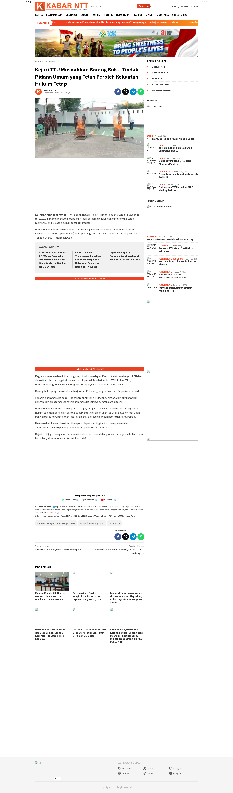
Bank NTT (157, 78)
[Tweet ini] (125, 91)
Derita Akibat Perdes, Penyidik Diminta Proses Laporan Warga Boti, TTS (87, 596)
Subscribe (109, 499)
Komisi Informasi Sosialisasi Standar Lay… (171, 239)
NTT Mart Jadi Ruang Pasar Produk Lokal (170, 139)
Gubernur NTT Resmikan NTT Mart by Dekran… (176, 189)
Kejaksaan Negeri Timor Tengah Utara (56, 523)
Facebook (126, 768)
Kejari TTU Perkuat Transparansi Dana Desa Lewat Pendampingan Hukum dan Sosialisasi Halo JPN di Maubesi (88, 259)
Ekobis (150, 136)
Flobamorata (155, 200)
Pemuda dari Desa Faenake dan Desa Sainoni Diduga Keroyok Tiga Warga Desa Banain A (50, 634)
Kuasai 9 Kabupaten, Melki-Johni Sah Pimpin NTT (59, 548)
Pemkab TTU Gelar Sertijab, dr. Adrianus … (177, 250)
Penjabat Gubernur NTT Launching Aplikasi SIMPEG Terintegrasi (119, 550)
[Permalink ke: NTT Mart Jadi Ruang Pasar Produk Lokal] (172, 119)
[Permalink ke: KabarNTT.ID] (38, 91)
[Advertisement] (18, 51)
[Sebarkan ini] (117, 91)
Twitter (150, 768)
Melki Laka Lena (160, 84)
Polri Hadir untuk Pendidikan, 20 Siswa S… (177, 263)
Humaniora (177, 259)
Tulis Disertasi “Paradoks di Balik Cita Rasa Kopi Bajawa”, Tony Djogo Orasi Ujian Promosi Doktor (99, 22)
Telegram (177, 773)
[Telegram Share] (133, 91)
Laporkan (51, 512)
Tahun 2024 (114, 523)
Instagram (177, 768)
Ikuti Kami (89, 499)
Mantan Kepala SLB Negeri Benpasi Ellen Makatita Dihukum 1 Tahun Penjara (50, 596)
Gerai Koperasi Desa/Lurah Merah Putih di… (178, 176)
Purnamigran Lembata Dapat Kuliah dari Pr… (175, 289)
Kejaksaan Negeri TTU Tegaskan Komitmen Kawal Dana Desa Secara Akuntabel (124, 256)
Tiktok (150, 773)
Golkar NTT (158, 66)
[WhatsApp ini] (140, 91)
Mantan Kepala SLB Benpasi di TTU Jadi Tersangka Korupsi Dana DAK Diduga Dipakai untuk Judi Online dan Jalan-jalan (53, 259)
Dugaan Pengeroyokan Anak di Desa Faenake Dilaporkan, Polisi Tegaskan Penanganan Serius (126, 598)
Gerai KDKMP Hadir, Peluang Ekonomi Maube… (175, 162)
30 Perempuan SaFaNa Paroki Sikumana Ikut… (175, 149)
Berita (169, 171)
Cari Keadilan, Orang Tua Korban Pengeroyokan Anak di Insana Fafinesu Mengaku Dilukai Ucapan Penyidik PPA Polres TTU (127, 635)
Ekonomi (152, 100)
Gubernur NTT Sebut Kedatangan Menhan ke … (174, 276)
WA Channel (70, 499)
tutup (28, 1)
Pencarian (144, 6)
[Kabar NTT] (62, 6)
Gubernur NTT (160, 72)
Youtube (125, 773)
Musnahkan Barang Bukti (92, 523)
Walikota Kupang (161, 90)
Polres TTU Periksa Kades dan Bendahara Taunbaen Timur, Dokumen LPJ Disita (89, 632)
